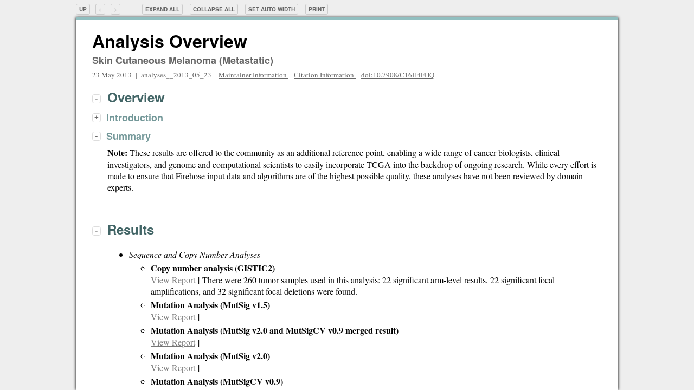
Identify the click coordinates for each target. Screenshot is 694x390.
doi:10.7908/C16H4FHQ (397, 75)
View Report (173, 279)
